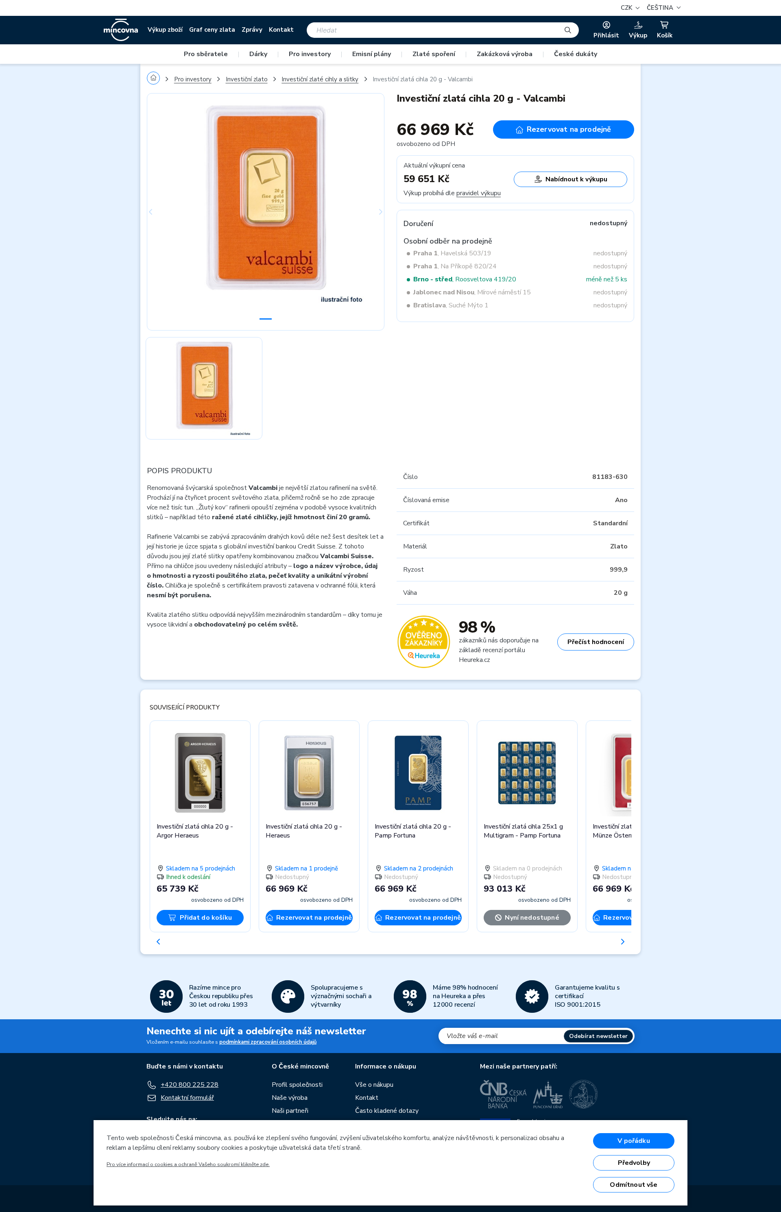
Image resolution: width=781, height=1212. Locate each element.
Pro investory (310, 54)
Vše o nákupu (374, 1084)
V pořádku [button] (633, 1140)
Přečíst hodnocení (595, 642)
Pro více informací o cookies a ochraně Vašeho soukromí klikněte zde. (188, 1164)
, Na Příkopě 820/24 (455, 266)
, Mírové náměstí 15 (472, 292)
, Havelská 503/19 (452, 253)
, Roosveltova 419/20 (464, 279)
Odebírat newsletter (598, 1036)
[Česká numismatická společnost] (583, 1094)
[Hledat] (568, 30)
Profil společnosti (297, 1084)
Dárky (258, 54)
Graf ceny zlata (212, 30)
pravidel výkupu (478, 193)
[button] (662, 8)
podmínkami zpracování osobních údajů (267, 1042)
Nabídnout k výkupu (576, 179)
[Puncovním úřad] (548, 1094)
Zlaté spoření (433, 54)
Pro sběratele (206, 54)
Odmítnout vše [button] (633, 1184)
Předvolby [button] (634, 1162)
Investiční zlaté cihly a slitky (319, 79)
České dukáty (575, 54)
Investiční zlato (247, 79)
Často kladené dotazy (387, 1110)
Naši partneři (290, 1110)
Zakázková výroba (504, 54)
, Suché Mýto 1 (451, 305)
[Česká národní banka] (503, 1094)
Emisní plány (371, 54)
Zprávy (252, 30)
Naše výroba (290, 1097)
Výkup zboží (165, 30)
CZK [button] (627, 8)
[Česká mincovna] (121, 30)
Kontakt (281, 30)
